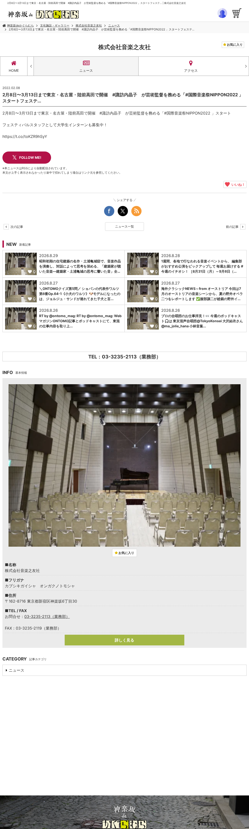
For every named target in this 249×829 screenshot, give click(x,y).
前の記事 (233, 227)
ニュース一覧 (124, 226)
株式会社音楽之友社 (89, 25)
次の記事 (16, 227)
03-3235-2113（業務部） (47, 616)
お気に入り (234, 44)
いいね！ (237, 184)
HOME (14, 70)
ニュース (114, 25)
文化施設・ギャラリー (54, 25)
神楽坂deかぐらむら (20, 25)
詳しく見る (124, 640)
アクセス (191, 70)
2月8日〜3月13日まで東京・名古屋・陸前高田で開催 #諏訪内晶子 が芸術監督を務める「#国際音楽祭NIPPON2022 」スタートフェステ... (101, 29)
